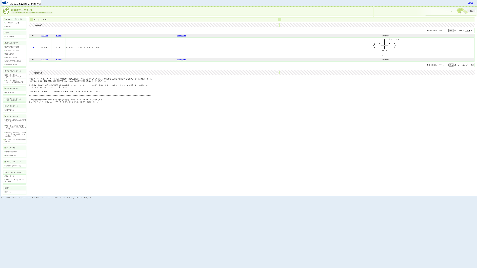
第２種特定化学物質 (12, 50)
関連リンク (9, 192)
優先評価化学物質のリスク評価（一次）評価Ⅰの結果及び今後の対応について (15, 134)
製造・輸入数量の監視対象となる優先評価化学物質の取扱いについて (15, 127)
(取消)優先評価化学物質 (13, 61)
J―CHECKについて (12, 23)
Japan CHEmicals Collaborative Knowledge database (31, 11)
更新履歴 (8, 26)
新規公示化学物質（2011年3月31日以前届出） (15, 81)
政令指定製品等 (10, 155)
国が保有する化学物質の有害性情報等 (15, 140)
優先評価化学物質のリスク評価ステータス (15, 121)
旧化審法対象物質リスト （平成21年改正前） (12, 99)
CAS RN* (44, 36)
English (470, 3)
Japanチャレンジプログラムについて (14, 180)
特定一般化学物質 (11, 64)
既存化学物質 (9, 92)
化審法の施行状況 (11, 152)
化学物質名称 (181, 36)
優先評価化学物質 (11, 57)
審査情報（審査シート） (13, 166)
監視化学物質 (9, 54)
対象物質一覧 (9, 176)
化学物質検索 (9, 36)
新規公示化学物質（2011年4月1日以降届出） (14, 76)
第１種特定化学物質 (12, 47)
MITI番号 (58, 36)
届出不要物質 (9, 110)
